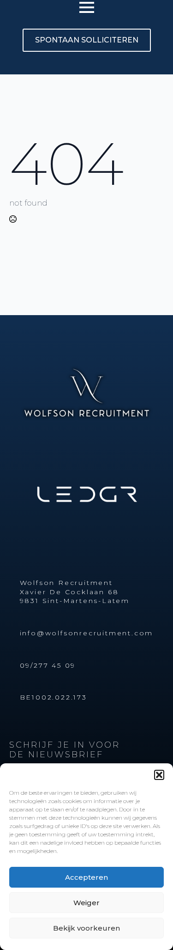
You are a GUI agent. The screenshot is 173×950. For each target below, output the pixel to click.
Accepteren (86, 877)
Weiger (86, 902)
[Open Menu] (86, 7)
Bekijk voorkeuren (86, 928)
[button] (159, 774)
